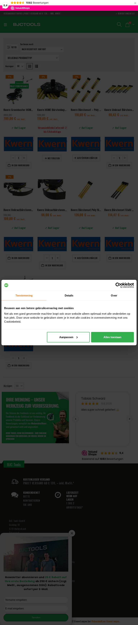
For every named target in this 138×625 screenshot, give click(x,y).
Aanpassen (66, 336)
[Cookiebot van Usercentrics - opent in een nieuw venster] (118, 285)
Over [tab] (114, 295)
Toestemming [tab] (24, 295)
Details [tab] (69, 295)
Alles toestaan (112, 336)
